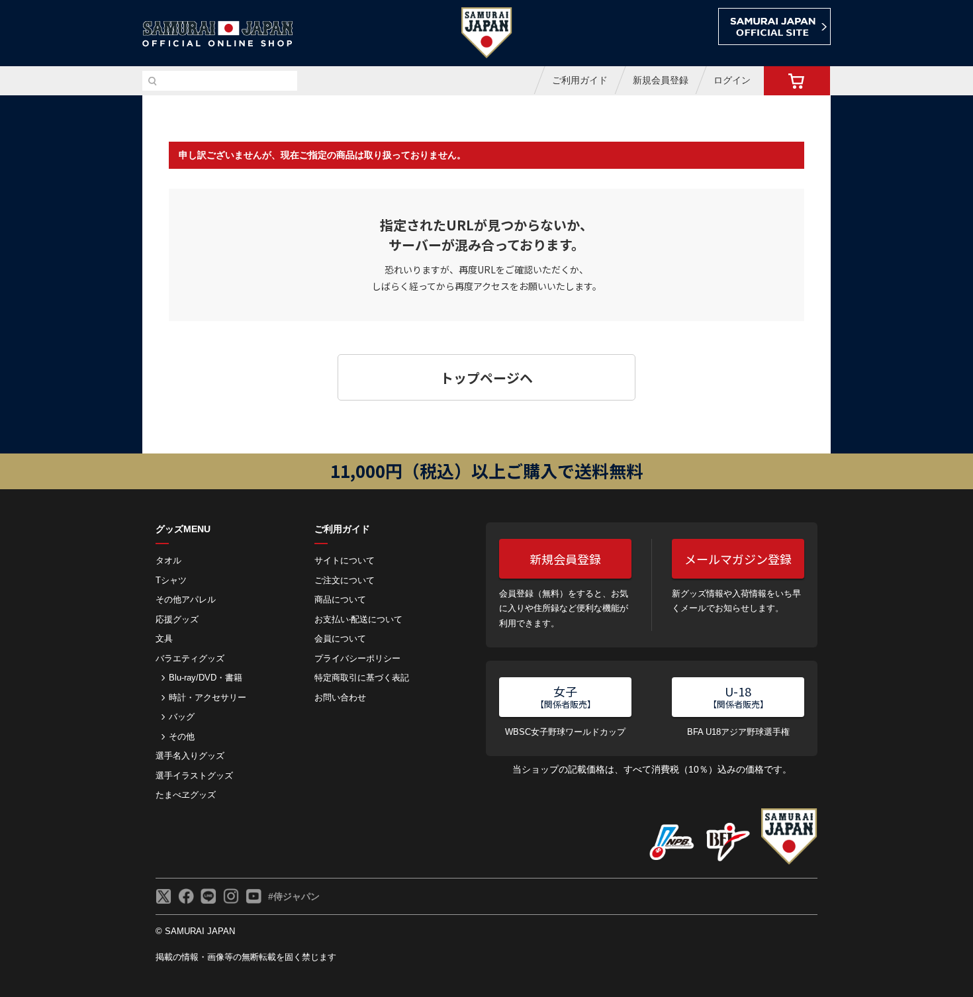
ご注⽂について (344, 580)
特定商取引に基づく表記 (361, 678)
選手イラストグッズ (194, 776)
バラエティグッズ (190, 658)
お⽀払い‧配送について (358, 619)
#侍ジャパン (294, 896)
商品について (340, 599)
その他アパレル (186, 599)
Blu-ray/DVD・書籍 (205, 678)
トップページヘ (486, 377)
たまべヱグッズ (186, 795)
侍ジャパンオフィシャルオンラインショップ (217, 34)
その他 (182, 736)
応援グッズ (177, 619)
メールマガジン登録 (738, 558)
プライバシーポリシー (357, 658)
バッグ (182, 717)
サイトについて (344, 560)
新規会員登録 (660, 80)
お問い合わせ (340, 697)
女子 (565, 696)
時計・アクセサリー (207, 697)
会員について (340, 638)
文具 (164, 638)
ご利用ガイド (580, 80)
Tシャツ (171, 580)
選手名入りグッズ (190, 756)
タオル (168, 560)
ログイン (732, 80)
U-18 (738, 696)
